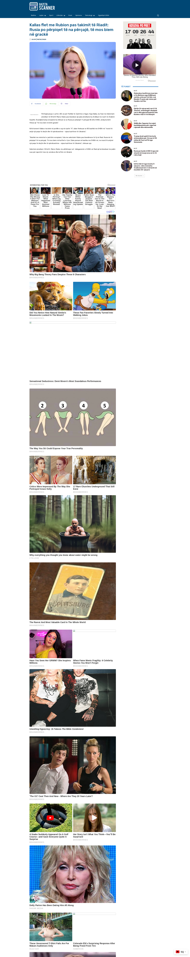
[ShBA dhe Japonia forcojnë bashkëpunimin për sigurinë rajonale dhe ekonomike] (126, 124)
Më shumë (139, 176)
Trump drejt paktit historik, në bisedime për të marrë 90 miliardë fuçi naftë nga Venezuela (145, 139)
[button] (158, 15)
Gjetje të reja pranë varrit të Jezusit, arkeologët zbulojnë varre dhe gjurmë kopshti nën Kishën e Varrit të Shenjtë (146, 111)
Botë (135, 90)
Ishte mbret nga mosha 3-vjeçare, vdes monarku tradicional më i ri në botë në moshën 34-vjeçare (145, 167)
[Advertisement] (72, 179)
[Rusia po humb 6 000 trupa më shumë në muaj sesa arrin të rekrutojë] (126, 151)
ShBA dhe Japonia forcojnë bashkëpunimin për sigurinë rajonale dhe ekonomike (145, 125)
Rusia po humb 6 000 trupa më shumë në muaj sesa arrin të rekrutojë (146, 153)
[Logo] (46, 6)
